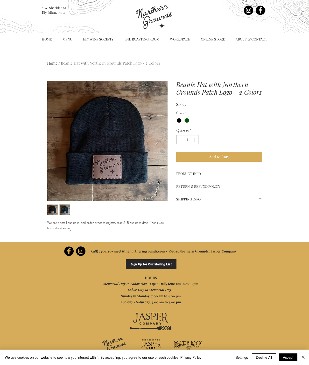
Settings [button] (242, 357)
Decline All (264, 357)
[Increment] (194, 139)
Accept (288, 357)
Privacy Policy (190, 357)
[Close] (303, 357)
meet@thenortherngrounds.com (139, 251)
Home (52, 63)
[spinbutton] (187, 139)
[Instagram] (248, 10)
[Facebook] (260, 10)
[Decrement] (180, 139)
